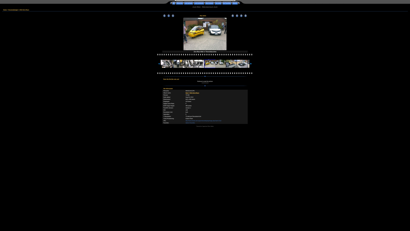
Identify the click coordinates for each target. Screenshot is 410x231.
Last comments (199, 3)
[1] (202, 83)
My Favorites (227, 3)
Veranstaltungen (13, 10)
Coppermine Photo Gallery (208, 126)
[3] (205, 83)
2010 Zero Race (24, 10)
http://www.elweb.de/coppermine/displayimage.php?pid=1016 (203, 120)
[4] (206, 83)
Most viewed (209, 3)
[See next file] (241, 15)
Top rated (218, 3)
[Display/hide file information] (169, 15)
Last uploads (188, 3)
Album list (179, 3)
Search (235, 3)
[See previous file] (237, 15)
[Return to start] (233, 15)
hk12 (187, 93)
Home (5, 10)
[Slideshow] (173, 15)
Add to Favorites (190, 123)
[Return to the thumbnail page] (164, 15)
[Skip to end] (245, 15)
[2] (203, 83)
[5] (208, 83)
